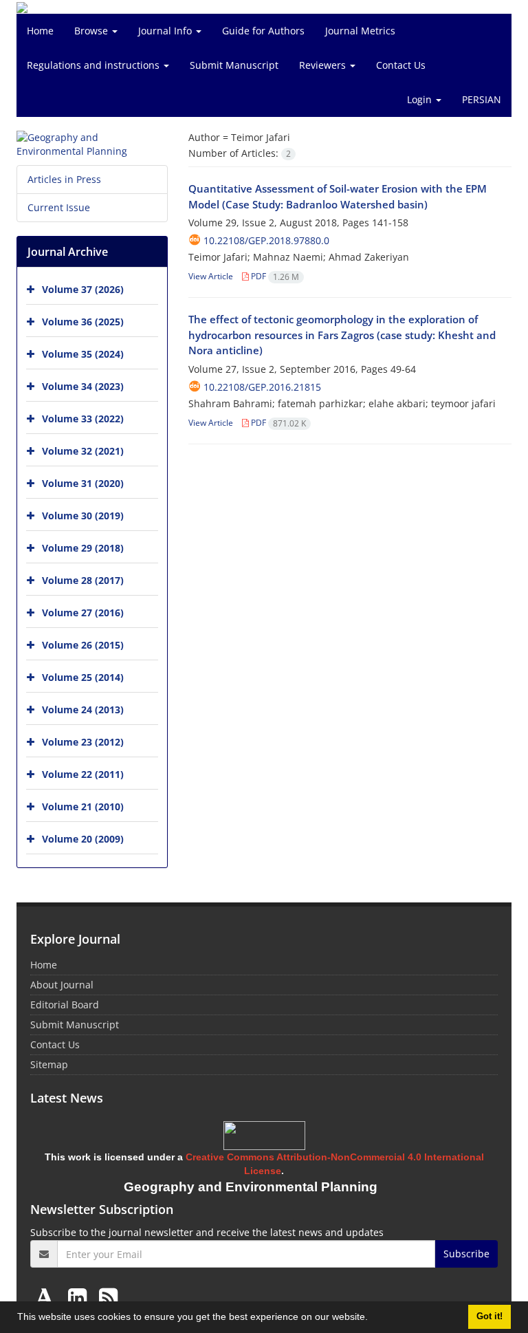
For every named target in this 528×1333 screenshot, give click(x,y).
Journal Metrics (360, 30)
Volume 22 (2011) (83, 774)
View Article (210, 276)
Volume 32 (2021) (83, 450)
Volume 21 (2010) (83, 806)
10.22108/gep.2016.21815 (262, 386)
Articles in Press (64, 179)
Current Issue (59, 207)
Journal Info (166, 30)
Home (40, 30)
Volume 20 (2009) (83, 838)
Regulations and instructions (94, 65)
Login (420, 99)
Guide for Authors (263, 30)
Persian (481, 99)
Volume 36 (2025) (83, 321)
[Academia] (47, 1297)
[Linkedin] (80, 1297)
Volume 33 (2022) (83, 418)
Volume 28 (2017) (83, 580)
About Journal (62, 984)
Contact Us (401, 65)
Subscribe (466, 1253)
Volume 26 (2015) (83, 644)
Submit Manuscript (234, 65)
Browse (92, 30)
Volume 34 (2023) (83, 386)
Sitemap (49, 1064)
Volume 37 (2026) (83, 289)
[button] (373, 1318)
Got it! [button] (489, 1316)
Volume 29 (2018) (83, 547)
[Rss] (108, 1297)
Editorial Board (64, 1004)
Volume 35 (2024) (83, 353)
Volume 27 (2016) (83, 612)
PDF (274, 276)
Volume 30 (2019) (83, 515)
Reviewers (324, 65)
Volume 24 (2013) (83, 709)
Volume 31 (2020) (83, 483)
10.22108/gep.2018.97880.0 (266, 240)
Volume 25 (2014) (83, 677)
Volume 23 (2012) (83, 741)
